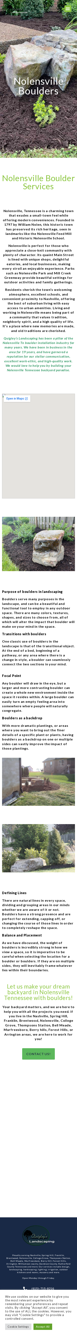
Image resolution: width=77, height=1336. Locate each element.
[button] (67, 8)
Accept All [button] (43, 1326)
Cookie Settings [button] (18, 1326)
